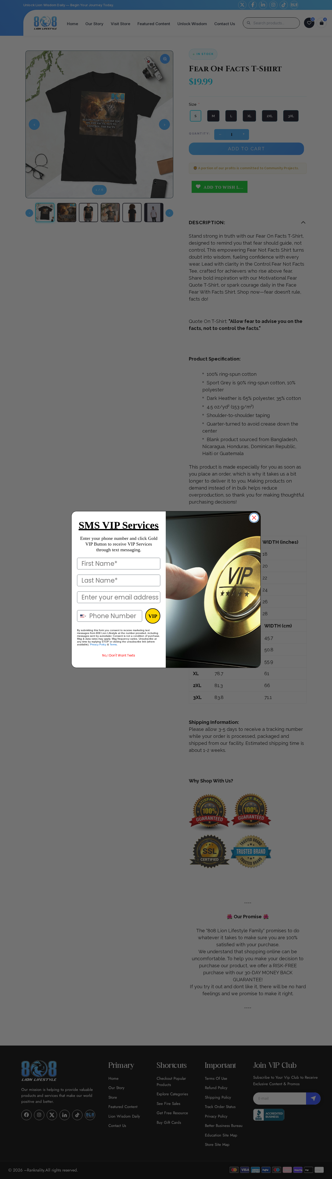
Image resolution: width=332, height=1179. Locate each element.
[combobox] (82, 616)
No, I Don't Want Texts (118, 655)
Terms (113, 644)
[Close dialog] (254, 517)
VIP (152, 616)
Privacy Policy (98, 644)
